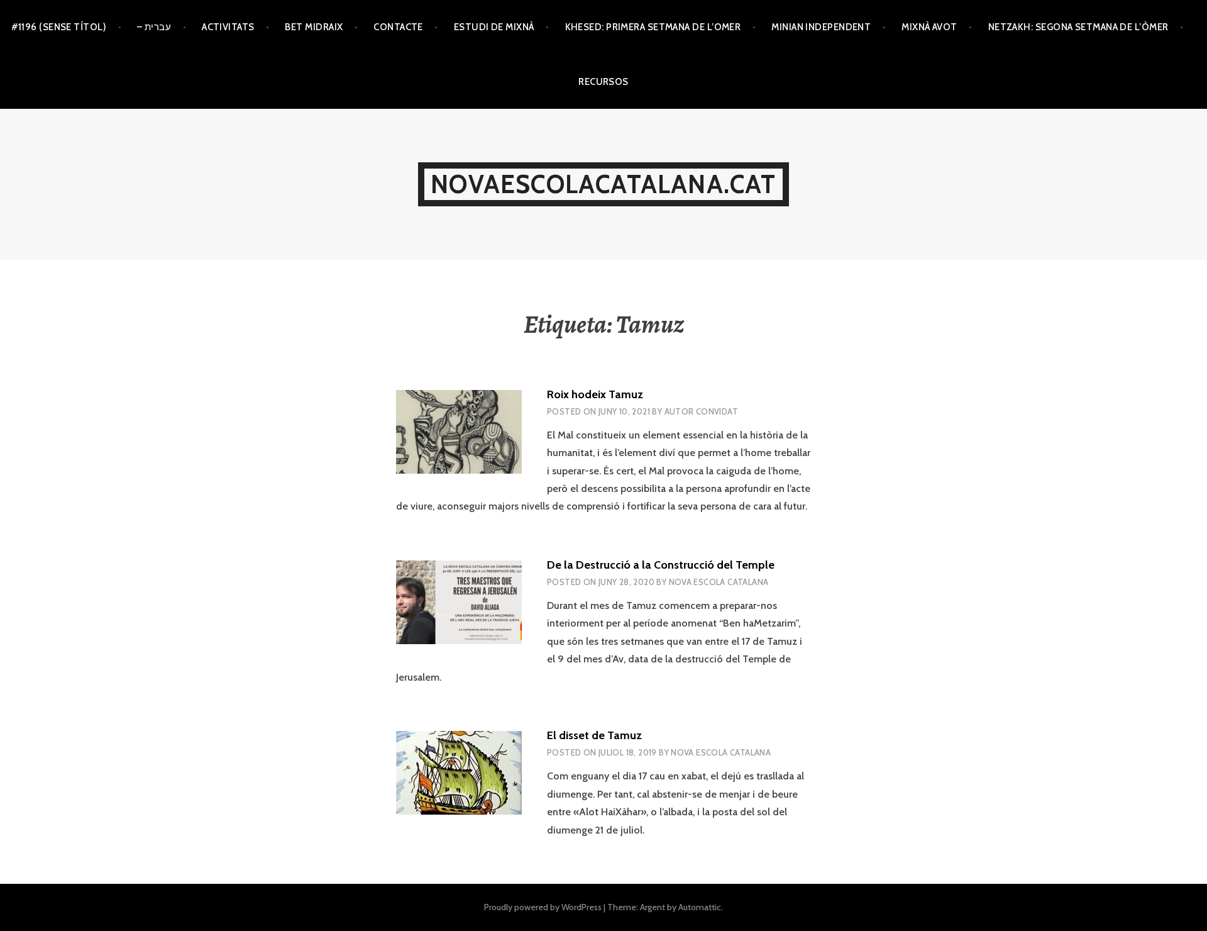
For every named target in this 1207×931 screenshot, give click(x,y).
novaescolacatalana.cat (603, 184)
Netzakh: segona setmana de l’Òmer (1078, 27)
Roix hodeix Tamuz (595, 394)
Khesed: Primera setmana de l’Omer (653, 27)
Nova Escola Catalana (719, 582)
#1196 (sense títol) (59, 27)
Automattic (699, 907)
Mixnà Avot (929, 27)
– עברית (154, 27)
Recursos (603, 81)
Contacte (398, 27)
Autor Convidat (701, 411)
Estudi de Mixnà (494, 27)
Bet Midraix (314, 27)
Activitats (228, 27)
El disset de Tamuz (594, 735)
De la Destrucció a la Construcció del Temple (660, 565)
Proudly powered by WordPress (543, 907)
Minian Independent (821, 27)
